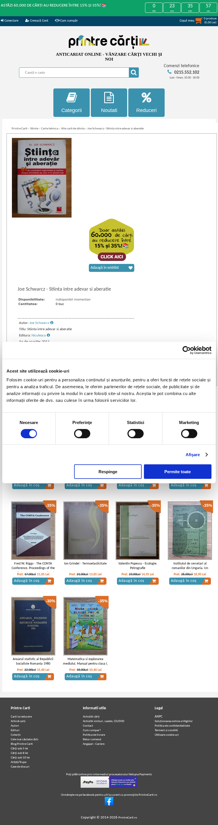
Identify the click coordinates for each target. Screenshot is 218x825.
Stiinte (34, 128)
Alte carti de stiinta (73, 128)
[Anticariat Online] (109, 804)
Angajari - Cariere (93, 744)
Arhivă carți (18, 721)
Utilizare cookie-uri (167, 735)
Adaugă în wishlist (105, 268)
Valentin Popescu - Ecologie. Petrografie (137, 566)
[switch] (82, 433)
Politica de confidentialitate (172, 725)
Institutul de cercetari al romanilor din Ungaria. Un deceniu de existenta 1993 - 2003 (190, 571)
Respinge (107, 471)
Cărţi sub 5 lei (19, 748)
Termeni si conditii (166, 730)
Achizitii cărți (91, 716)
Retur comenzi (92, 739)
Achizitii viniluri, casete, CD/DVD (103, 721)
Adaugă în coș (26, 485)
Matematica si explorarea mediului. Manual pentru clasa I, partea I (85, 664)
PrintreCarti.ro (127, 817)
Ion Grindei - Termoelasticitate (85, 563)
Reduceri (146, 110)
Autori (15, 725)
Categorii (71, 110)
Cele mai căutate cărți (24, 739)
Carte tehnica (49, 128)
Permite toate (177, 471)
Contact (88, 725)
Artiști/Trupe (18, 762)
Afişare (193, 454)
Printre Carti (19, 128)
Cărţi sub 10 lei (20, 757)
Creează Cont (38, 20)
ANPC (158, 716)
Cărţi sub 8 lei (19, 753)
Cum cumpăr (68, 20)
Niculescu (39, 335)
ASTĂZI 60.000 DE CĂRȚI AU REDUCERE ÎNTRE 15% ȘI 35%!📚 (54, 5)
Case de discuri (20, 766)
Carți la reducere (21, 716)
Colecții (16, 735)
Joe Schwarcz (40, 323)
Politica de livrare (94, 735)
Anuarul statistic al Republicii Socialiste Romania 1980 (33, 661)
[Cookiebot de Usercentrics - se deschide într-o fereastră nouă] (186, 350)
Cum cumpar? (92, 730)
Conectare (11, 20)
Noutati (109, 110)
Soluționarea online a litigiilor (174, 721)
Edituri (15, 730)
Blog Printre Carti (22, 744)
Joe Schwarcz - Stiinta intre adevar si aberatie (115, 128)
